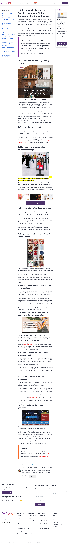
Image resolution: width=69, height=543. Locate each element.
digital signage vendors (28, 344)
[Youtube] (10, 522)
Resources (53, 3)
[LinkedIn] (32, 465)
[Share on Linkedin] (34, 476)
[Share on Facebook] (31, 476)
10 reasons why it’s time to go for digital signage (8, 16)
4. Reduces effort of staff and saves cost (8, 31)
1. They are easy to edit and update (8, 20)
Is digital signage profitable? (8, 13)
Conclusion (4, 59)
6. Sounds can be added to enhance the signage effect (7, 39)
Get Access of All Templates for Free (35, 203)
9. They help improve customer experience (8, 52)
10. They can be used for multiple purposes (7, 56)
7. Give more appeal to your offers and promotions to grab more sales (8, 44)
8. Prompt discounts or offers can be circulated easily (8, 48)
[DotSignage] (6, 3)
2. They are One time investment (6, 24)
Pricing (48, 3)
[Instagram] (3, 522)
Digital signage (21, 111)
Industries (21, 3)
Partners (42, 3)
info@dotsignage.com (43, 456)
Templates (36, 3)
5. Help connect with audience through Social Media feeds (8, 35)
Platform (14, 3)
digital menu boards (33, 397)
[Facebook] (7, 522)
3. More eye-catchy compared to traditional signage (9, 27)
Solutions (28, 3)
